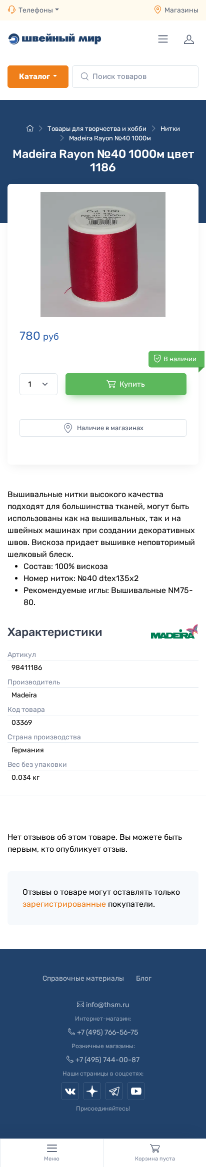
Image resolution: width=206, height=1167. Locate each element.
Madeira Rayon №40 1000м (110, 138)
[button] (103, 254)
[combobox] (135, 76)
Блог (144, 978)
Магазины (181, 10)
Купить (132, 384)
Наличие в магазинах (110, 428)
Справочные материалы (83, 978)
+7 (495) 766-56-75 (107, 1032)
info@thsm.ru (107, 1005)
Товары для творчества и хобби (97, 128)
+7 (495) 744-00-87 (108, 1060)
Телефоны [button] (35, 10)
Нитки (170, 128)
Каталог (34, 76)
